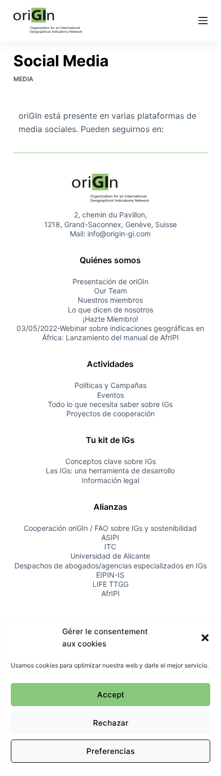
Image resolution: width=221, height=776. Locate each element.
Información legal (110, 480)
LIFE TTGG (110, 584)
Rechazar (110, 723)
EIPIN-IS (110, 574)
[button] (205, 638)
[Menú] (203, 20)
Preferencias (110, 751)
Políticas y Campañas (110, 385)
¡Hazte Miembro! (110, 319)
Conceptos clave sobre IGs (110, 461)
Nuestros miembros (110, 299)
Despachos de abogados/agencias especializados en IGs (110, 565)
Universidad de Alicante (110, 555)
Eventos (110, 395)
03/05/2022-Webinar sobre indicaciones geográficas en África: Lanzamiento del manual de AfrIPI (110, 333)
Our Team (110, 290)
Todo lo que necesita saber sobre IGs (110, 404)
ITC (110, 546)
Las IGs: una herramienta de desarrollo (110, 470)
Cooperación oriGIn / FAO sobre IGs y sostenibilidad (110, 528)
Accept (110, 694)
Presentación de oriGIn (110, 281)
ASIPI (110, 537)
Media (23, 79)
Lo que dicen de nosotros (110, 309)
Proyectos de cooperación (110, 413)
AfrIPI (110, 593)
